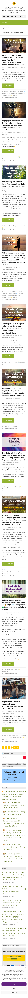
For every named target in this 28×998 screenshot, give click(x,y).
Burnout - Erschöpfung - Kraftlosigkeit (13, 91)
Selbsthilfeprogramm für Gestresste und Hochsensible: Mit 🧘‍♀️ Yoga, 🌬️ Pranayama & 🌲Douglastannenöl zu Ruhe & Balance (14, 604)
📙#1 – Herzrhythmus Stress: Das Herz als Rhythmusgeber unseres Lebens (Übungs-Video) (14, 805)
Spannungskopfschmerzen (9, 293)
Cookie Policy (13, 995)
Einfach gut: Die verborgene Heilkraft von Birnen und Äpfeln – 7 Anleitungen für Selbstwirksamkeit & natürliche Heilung (13, 328)
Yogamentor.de (14, 8)
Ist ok (14, 984)
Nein (14, 988)
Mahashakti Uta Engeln (8, 269)
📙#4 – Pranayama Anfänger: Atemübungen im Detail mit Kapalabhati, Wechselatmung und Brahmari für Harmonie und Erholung (14, 835)
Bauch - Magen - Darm (10, 362)
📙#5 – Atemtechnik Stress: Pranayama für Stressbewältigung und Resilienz (14, 847)
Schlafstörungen (17, 291)
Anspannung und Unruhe (10, 157)
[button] (26, 967)
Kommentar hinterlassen (10, 97)
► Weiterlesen (8, 85)
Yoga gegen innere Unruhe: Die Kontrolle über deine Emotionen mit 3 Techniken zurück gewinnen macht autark (12, 125)
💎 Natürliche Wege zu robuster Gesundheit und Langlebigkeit (13, 93)
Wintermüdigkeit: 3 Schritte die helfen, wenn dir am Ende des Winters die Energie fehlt (13, 184)
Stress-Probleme (8, 291)
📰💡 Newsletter (13, 95)
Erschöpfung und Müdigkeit (11, 487)
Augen (5, 426)
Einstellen (14, 992)
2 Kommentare (8, 491)
